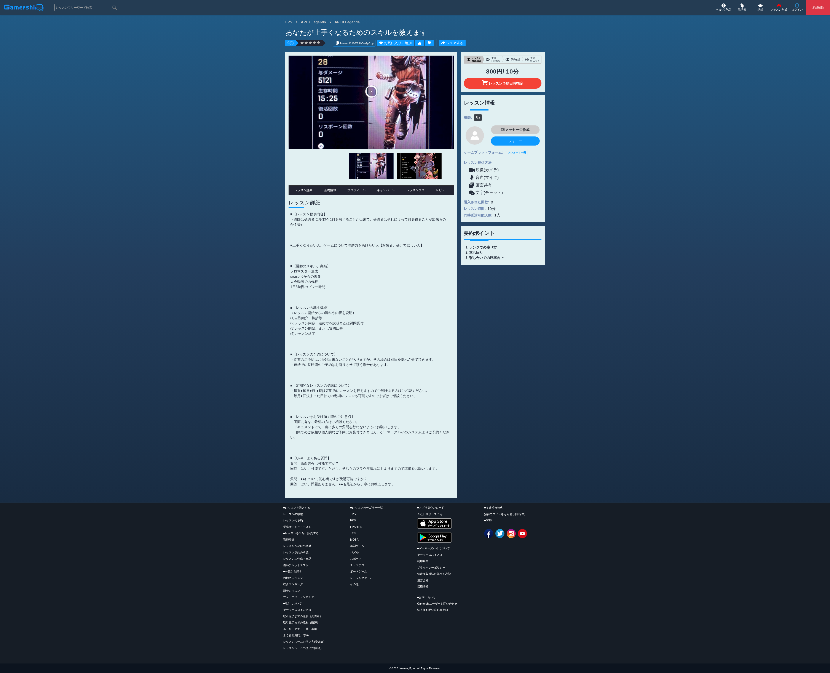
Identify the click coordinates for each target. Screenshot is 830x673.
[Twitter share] (499, 533)
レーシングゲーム (361, 578)
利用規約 (422, 561)
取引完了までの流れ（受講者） (302, 616)
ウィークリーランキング (298, 597)
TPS (353, 514)
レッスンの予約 (293, 520)
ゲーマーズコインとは (297, 609)
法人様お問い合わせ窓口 (432, 610)
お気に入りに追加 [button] (398, 43)
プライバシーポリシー (431, 567)
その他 (354, 584)
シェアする (454, 43)
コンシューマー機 (515, 152)
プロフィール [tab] (356, 190)
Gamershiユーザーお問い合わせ (437, 603)
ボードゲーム (358, 571)
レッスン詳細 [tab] (303, 190)
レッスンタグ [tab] (415, 190)
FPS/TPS (356, 527)
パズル (354, 552)
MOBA (354, 539)
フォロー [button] (515, 141)
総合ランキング (293, 584)
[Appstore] (434, 523)
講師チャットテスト (295, 565)
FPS (288, 22)
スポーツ (355, 558)
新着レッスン (291, 590)
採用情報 (422, 586)
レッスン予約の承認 (295, 552)
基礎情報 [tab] (330, 190)
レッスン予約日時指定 (505, 83)
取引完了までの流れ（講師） (301, 622)
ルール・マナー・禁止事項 (300, 629)
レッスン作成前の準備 (297, 546)
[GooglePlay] (434, 537)
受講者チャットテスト (297, 527)
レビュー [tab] (442, 190)
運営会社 (422, 580)
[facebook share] (488, 533)
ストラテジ (357, 565)
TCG (353, 533)
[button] (723, 7)
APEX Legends (313, 22)
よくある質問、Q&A (296, 635)
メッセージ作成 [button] (517, 129)
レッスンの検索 (293, 514)
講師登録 (288, 539)
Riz (478, 117)
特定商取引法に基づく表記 (434, 573)
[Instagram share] (511, 533)
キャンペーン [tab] (386, 190)
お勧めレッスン (293, 578)
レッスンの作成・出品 (297, 558)
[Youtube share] (522, 533)
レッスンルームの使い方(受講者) (303, 641)
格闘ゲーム (357, 546)
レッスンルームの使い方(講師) (302, 648)
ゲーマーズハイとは (429, 554)
